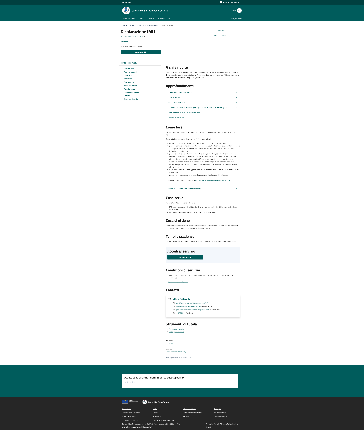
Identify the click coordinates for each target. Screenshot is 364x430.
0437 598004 (180, 313)
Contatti (155, 412)
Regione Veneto (126, 2)
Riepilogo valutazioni (220, 416)
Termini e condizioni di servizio (178, 282)
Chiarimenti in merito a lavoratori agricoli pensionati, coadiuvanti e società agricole (198, 107)
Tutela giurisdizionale (176, 331)
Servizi (131, 25)
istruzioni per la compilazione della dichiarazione (212, 180)
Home (125, 25)
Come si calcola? (174, 97)
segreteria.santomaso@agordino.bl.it (189, 306)
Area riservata (126, 409)
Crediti (155, 409)
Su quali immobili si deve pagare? (180, 92)
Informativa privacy (189, 409)
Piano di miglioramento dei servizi (163, 420)
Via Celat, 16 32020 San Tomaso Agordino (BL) (192, 303)
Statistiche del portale (129, 416)
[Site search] (239, 10)
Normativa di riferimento (222, 35)
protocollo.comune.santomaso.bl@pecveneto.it (192, 310)
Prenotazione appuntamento (192, 412)
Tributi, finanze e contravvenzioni (147, 25)
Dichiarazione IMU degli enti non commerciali (184, 112)
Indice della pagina (129, 63)
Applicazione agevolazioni (177, 102)
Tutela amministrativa (176, 329)
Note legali (217, 409)
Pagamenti (186, 416)
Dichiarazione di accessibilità (131, 412)
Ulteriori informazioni (176, 117)
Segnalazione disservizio (130, 420)
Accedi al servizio (141, 52)
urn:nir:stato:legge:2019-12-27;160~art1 (132, 36)
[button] (230, 2)
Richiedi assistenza (220, 412)
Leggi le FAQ (157, 416)
